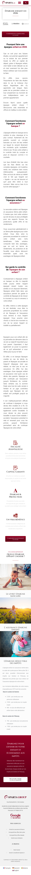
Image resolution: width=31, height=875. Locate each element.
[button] (19, 2)
